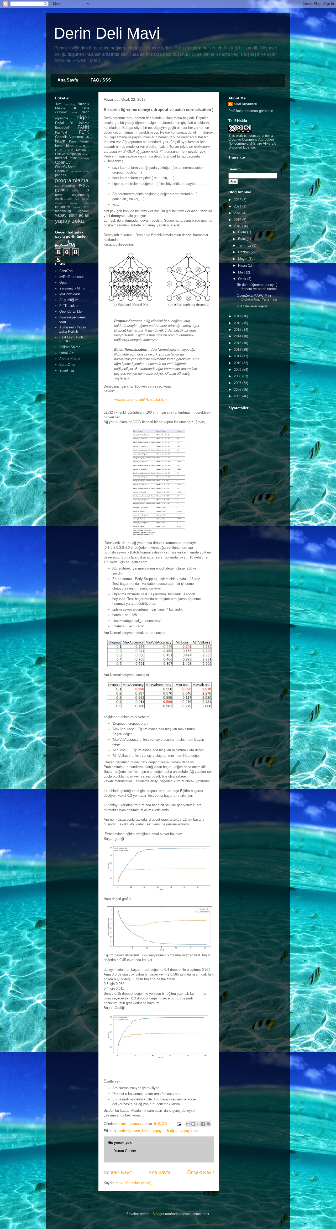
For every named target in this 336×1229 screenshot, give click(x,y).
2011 (238, 356)
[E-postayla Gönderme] (178, 1124)
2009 (238, 370)
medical (61, 158)
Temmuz (245, 245)
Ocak (242, 279)
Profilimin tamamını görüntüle (250, 111)
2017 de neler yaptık (252, 306)
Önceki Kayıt (200, 1172)
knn (78, 146)
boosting (70, 104)
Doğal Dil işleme (72, 123)
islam (60, 141)
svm (87, 203)
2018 (238, 226)
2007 (238, 383)
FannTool (66, 271)
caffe (85, 108)
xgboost (83, 211)
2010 (238, 363)
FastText (61, 132)
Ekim (242, 232)
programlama (71, 180)
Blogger (158, 1214)
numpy (85, 158)
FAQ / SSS (101, 80)
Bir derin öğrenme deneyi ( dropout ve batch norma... (258, 287)
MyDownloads (70, 294)
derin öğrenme (129, 1131)
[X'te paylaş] (198, 1123)
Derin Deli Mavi (107, 33)
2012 (238, 350)
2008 (238, 376)
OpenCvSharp (65, 167)
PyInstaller (68, 185)
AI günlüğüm (68, 300)
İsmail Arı (66, 353)
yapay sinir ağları (165, 1131)
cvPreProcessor (71, 277)
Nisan (243, 265)
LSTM (69, 150)
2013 (238, 343)
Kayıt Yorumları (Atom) (133, 1183)
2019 (238, 220)
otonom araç (80, 171)
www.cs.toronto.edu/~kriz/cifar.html (140, 400)
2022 (238, 200)
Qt (87, 190)
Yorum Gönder (125, 1151)
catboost (61, 112)
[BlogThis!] (193, 1123)
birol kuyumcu (245, 104)
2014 (238, 336)
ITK (87, 137)
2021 (238, 206)
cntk (74, 112)
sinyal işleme (66, 203)
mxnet (74, 158)
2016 (238, 323)
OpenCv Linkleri (71, 311)
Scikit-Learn (63, 198)
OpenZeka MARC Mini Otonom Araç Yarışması (257, 297)
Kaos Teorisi (79, 141)
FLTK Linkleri (69, 306)
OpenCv (63, 162)
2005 (238, 396)
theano (77, 207)
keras (146, 1131)
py (56, 185)
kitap (70, 146)
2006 (238, 390)
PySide (84, 185)
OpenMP (61, 171)
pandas (60, 175)
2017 (238, 316)
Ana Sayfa (67, 80)
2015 (238, 330)
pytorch (76, 190)
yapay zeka (189, 1131)
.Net (58, 104)
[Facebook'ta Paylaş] (203, 1123)
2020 (238, 213)
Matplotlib (74, 154)
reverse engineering (72, 195)
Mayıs (243, 259)
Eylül (242, 239)
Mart (242, 272)
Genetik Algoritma (69, 137)
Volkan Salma (69, 347)
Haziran (244, 252)
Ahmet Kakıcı (69, 359)
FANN (83, 127)
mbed (85, 154)
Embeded (62, 127)
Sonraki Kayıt (118, 1172)
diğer (83, 117)
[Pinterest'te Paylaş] (208, 1123)
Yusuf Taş (67, 370)
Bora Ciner (67, 365)
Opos (63, 283)
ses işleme (82, 198)
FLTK (84, 132)
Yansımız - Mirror (72, 288)
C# (74, 108)
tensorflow (62, 207)
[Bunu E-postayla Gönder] (188, 1123)
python (61, 190)
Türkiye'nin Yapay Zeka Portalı (72, 329)
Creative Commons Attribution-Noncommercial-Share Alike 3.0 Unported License (252, 143)
